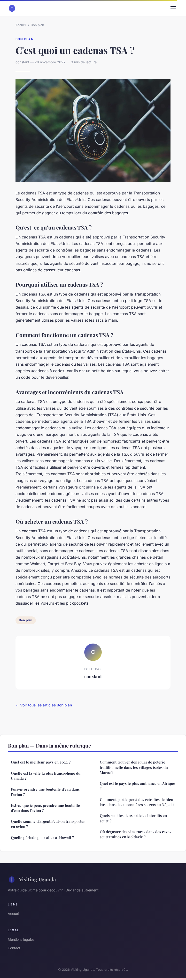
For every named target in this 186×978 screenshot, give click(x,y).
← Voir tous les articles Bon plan (44, 705)
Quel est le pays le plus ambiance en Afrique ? (137, 786)
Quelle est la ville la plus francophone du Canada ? (45, 776)
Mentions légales (21, 939)
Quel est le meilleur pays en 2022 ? (40, 762)
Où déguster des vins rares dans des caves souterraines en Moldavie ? (135, 834)
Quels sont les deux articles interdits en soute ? (133, 818)
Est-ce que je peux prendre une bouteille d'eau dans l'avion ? (45, 808)
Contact (14, 948)
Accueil (21, 25)
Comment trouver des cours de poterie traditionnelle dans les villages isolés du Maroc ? (134, 767)
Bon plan (37, 25)
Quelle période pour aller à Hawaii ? (42, 837)
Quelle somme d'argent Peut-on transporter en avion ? (48, 824)
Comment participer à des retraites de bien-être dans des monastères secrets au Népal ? (137, 802)
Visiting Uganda (37, 879)
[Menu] (173, 8)
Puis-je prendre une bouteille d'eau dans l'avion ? (45, 792)
